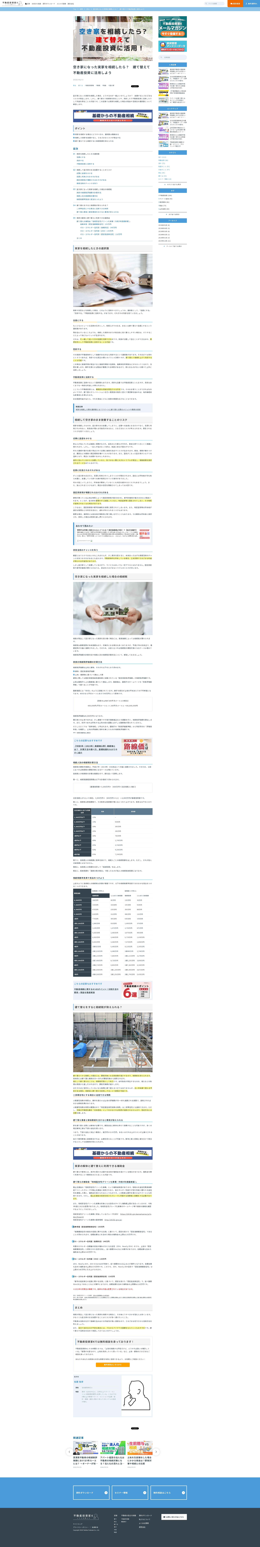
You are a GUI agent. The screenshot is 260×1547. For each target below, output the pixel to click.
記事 (115, 1515)
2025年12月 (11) (164, 241)
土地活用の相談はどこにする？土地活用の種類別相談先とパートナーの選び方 (177, 130)
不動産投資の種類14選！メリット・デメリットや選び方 (177, 144)
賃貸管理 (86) (164, 202)
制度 (115, 1532)
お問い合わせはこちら (175, 1517)
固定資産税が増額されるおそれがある (92, 180)
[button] (69, 1452)
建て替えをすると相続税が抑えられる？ (92, 205)
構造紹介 (124, 1521)
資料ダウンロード (49, 4)
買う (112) (162, 157)
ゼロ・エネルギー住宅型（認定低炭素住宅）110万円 (101, 234)
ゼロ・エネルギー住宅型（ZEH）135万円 (96, 231)
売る (74, 85)
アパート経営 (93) (166, 199)
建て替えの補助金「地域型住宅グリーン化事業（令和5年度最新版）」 (104, 221)
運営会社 (71, 4)
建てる (80, 85)
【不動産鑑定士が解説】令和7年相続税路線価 (178, 92)
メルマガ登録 (61, 4)
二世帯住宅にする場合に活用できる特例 (92, 208)
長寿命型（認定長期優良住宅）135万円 (95, 224)
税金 (104, 85)
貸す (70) (161, 163)
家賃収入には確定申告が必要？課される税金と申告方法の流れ (177, 86)
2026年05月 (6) (164, 225)
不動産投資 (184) (166, 195)
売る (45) (161, 173)
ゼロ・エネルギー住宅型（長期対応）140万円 (98, 227)
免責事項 (95, 1527)
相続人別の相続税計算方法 (87, 196)
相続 (98, 85)
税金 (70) (163, 206)
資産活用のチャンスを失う (87, 183)
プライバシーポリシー (81, 1527)
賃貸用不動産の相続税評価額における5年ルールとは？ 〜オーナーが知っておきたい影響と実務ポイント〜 (178, 71)
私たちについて (144, 1519)
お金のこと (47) (164, 170)
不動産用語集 (125, 1519)
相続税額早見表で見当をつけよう (90, 199)
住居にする (81, 157)
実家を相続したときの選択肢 (88, 154)
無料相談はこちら (162, 1492)
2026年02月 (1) (164, 234)
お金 (115, 1529)
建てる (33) (162, 176)
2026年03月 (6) (164, 231)
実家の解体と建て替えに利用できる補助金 (93, 218)
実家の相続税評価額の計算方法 (89, 192)
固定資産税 (90, 85)
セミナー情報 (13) (164, 179)
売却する (80, 160)
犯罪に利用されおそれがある (88, 176)
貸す (115, 1527)
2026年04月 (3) (164, 228)
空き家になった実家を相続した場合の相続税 (94, 189)
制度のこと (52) (164, 166)
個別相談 (236, 3)
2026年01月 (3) (164, 238)
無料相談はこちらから (113, 1364)
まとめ (79, 238)
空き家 (112, 85)
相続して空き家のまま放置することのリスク (94, 170)
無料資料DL (252, 3)
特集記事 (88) (163, 160)
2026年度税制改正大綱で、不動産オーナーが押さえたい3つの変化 (178, 79)
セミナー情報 (121, 1492)
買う (115, 1519)
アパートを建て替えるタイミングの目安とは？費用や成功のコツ (177, 100)
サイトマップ (77, 1524)
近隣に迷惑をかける (85, 173)
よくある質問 (144, 1523)
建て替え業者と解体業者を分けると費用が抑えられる (98, 212)
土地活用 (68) (164, 209)
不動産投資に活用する (85, 164)
